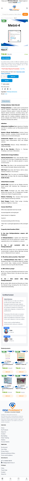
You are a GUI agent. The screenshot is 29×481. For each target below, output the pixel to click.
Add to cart (13, 76)
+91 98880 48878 (7, 460)
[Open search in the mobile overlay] (14, 14)
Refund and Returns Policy (8, 453)
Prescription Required (9, 17)
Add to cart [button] (8, 371)
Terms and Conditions (7, 455)
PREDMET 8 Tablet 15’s (21, 364)
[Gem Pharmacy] (14, 8)
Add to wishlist (6, 84)
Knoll (6, 94)
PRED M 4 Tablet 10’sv (21, 388)
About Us (3, 432)
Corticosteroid (4, 48)
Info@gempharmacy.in (9, 462)
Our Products (4, 430)
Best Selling (4, 436)
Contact (3, 434)
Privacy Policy (5, 451)
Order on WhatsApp (6, 58)
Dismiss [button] (19, 2)
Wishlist (3, 440)
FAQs (2, 468)
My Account (4, 447)
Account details (5, 441)
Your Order (4, 449)
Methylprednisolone (12, 91)
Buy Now (7, 80)
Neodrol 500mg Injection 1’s (7, 389)
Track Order (4, 470)
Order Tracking (5, 437)
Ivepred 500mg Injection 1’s (7, 365)
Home (2, 17)
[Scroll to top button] (26, 474)
